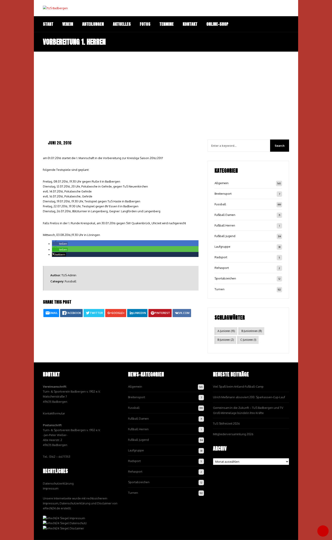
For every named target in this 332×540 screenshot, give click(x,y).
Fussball (70, 281)
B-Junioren (225, 339)
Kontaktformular (54, 413)
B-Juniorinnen (251, 331)
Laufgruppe (222, 246)
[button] (60, 243)
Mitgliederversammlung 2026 (233, 434)
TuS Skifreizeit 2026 (226, 423)
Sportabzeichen (225, 278)
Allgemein (222, 183)
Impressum (50, 488)
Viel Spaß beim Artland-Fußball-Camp (238, 386)
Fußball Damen (225, 215)
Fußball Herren (225, 225)
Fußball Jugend (225, 236)
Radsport (221, 257)
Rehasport (222, 268)
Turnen (219, 289)
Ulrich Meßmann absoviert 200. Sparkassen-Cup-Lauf (249, 397)
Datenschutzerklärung (58, 483)
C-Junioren (248, 339)
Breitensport (223, 193)
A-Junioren (226, 331)
